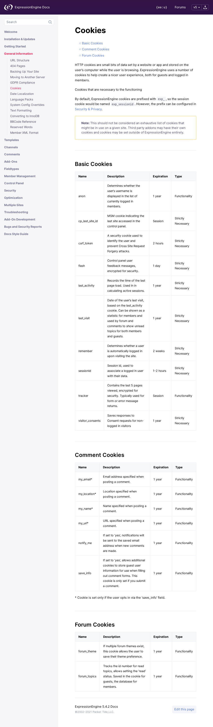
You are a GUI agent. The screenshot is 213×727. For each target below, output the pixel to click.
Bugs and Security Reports (23, 226)
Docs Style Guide (16, 234)
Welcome (10, 31)
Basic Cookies (92, 43)
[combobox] (29, 22)
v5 (195, 7)
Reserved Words (21, 127)
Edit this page (184, 709)
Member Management (19, 176)
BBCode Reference (23, 121)
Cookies (15, 88)
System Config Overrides (27, 104)
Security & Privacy (88, 109)
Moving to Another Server (27, 77)
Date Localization (22, 93)
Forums (180, 7)
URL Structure (19, 60)
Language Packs (21, 99)
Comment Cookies (95, 49)
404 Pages (17, 66)
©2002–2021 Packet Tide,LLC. (94, 711)
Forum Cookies (93, 55)
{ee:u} (161, 7)
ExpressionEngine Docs (32, 7)
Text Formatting (21, 110)
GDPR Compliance (22, 82)
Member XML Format (24, 132)
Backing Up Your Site (24, 71)
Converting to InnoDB (24, 116)
